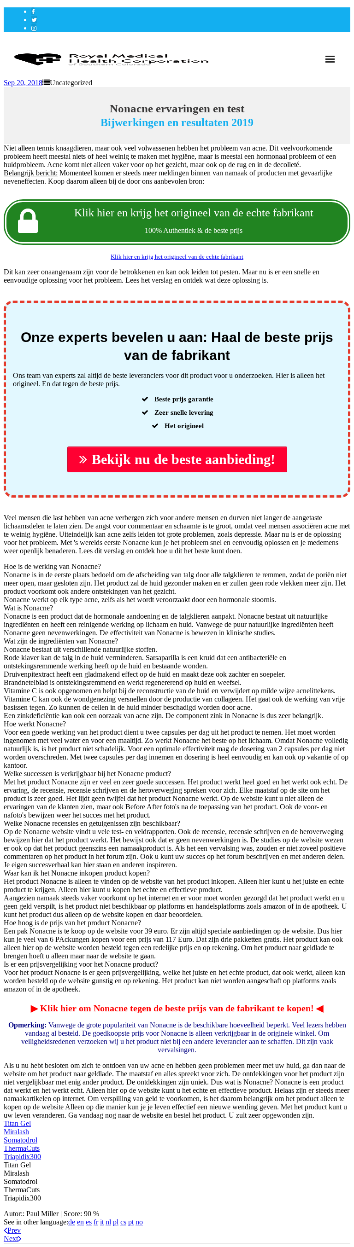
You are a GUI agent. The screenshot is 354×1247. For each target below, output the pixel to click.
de (71, 1222)
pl (115, 1222)
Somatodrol (20, 1140)
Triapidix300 (22, 1156)
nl (108, 1222)
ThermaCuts (22, 1148)
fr (96, 1222)
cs (123, 1222)
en (80, 1222)
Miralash (16, 1132)
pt (131, 1222)
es (89, 1222)
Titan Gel (17, 1123)
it (102, 1222)
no (139, 1222)
